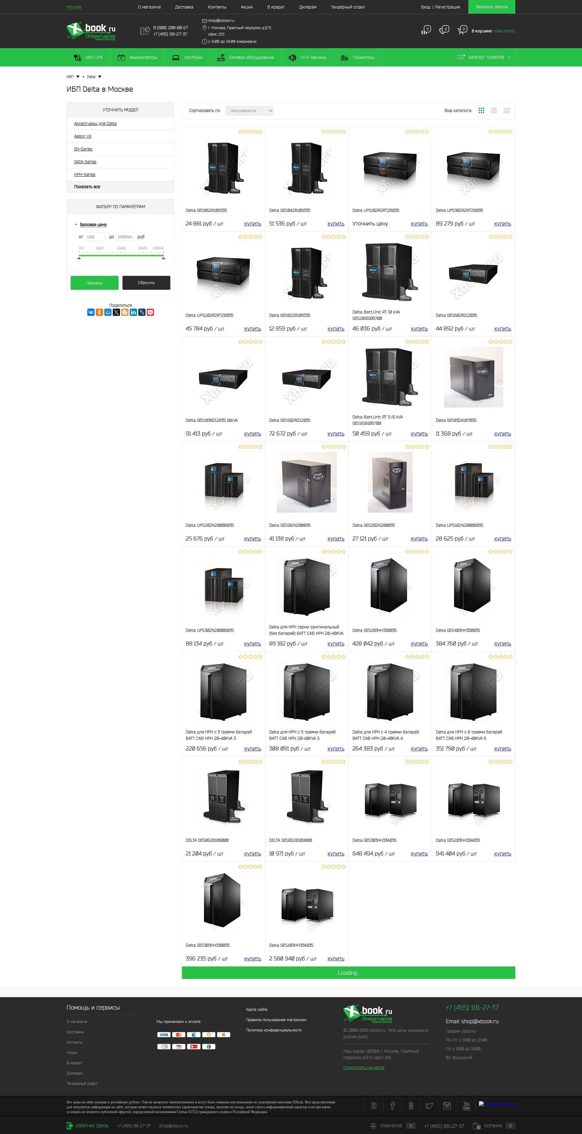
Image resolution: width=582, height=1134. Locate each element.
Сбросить (146, 282)
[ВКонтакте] (91, 312)
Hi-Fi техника (313, 57)
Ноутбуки (192, 57)
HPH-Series (84, 174)
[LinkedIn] (133, 312)
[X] (116, 312)
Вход (425, 7)
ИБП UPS (94, 57)
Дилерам (307, 7)
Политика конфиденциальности (274, 1030)
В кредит (276, 7)
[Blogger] (125, 312)
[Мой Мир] (108, 312)
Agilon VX (83, 136)
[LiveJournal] (142, 312)
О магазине (149, 7)
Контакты (217, 7)
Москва (74, 7)
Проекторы (363, 57)
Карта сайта (256, 1009)
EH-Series (83, 149)
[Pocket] (150, 312)
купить (252, 223)
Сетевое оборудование (251, 57)
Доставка (184, 7)
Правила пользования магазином (276, 1019)
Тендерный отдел (348, 7)
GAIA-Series (85, 161)
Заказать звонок (492, 6)
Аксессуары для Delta (95, 123)
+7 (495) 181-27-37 (134, 1125)
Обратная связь (91, 1125)
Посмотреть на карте (363, 1067)
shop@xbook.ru (480, 1021)
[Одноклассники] (99, 312)
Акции (247, 7)
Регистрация (447, 7)
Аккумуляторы (143, 57)
